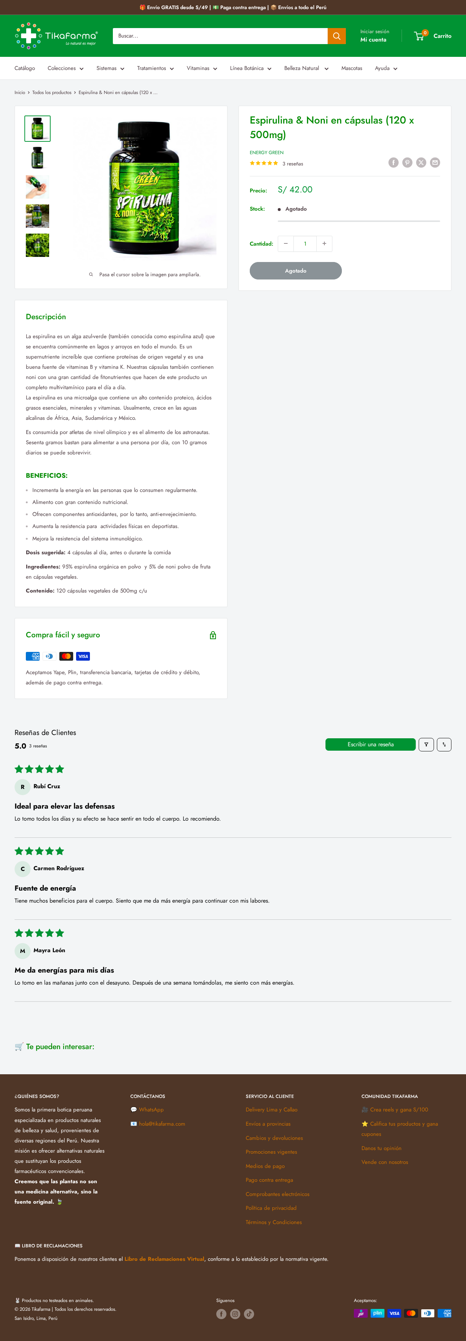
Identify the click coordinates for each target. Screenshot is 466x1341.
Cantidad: (261, 243)
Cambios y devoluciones (274, 1138)
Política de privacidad (271, 1208)
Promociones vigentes (271, 1152)
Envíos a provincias (268, 1124)
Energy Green (267, 152)
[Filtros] (426, 744)
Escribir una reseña (371, 744)
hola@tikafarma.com (162, 1124)
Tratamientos (151, 68)
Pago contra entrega (269, 1180)
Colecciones (62, 68)
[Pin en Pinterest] (407, 162)
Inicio (20, 92)
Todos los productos (51, 92)
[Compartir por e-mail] (435, 162)
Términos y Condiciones (274, 1222)
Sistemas (106, 68)
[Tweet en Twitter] (421, 162)
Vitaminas (198, 68)
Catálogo (25, 68)
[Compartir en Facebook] (393, 162)
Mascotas (351, 68)
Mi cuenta (373, 39)
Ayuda (382, 68)
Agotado (296, 270)
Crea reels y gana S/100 (399, 1110)
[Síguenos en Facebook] (221, 1314)
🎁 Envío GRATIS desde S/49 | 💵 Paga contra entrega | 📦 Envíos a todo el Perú (233, 7)
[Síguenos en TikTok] (249, 1314)
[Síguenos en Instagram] (235, 1314)
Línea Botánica (247, 68)
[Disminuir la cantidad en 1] (285, 243)
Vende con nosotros (385, 1162)
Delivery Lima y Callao (271, 1110)
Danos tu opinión (382, 1148)
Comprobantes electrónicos (277, 1194)
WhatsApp (151, 1110)
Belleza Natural (302, 68)
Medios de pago (265, 1166)
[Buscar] (337, 36)
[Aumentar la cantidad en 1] (324, 243)
